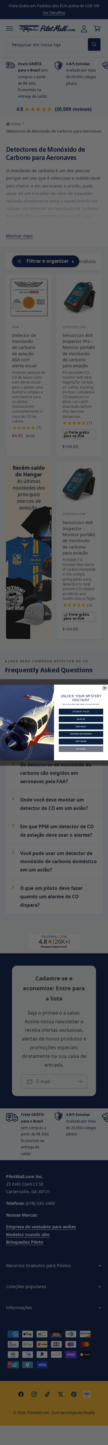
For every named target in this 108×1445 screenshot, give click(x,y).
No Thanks (81, 749)
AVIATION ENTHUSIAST (81, 734)
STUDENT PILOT (81, 711)
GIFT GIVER (81, 742)
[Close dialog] (104, 688)
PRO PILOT (81, 727)
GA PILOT (81, 719)
